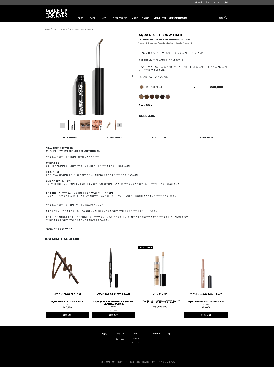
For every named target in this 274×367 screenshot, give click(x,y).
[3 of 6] (97, 125)
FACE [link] (80, 18)
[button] (50, 76)
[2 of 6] (85, 125)
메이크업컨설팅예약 (178, 18)
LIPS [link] (104, 18)
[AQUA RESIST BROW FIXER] (91, 76)
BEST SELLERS (120, 18)
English (225, 2)
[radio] (141, 96)
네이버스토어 (160, 18)
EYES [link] (92, 18)
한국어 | (217, 2)
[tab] (69, 137)
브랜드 (169, 333)
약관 (154, 362)
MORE (135, 18)
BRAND (145, 18)
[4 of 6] (109, 125)
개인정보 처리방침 (167, 362)
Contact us (120, 339)
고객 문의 (197, 2)
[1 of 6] (73, 125)
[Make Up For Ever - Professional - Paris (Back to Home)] (56, 13)
